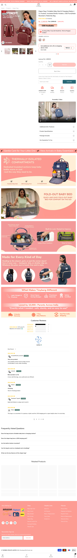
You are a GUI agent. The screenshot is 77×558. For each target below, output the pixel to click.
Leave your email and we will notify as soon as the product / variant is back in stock (55, 77)
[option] (18, 27)
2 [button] (36, 419)
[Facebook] (3, 522)
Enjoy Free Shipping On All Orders (37, 1)
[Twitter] (11, 522)
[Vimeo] (15, 522)
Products (8, 8)
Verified (38, 345)
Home (2, 8)
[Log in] (71, 5)
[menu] (2, 5)
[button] (1, 51)
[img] (11, 353)
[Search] (5, 5)
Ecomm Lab (29, 550)
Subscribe (69, 82)
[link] (38, 170)
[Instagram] (7, 522)
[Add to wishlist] (50, 65)
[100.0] (38, 339)
